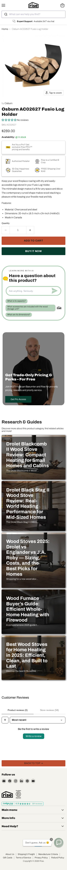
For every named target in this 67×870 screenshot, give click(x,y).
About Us (10, 854)
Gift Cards (7, 858)
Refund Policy (57, 858)
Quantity (6, 223)
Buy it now (33, 251)
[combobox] (33, 14)
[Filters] (5, 720)
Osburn (8, 103)
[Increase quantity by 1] (30, 230)
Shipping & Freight (26, 854)
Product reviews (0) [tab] (18, 710)
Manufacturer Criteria (48, 854)
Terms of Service (23, 858)
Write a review (33, 736)
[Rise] (7, 794)
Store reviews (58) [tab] (49, 710)
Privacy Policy (41, 858)
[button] (9, 120)
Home (5, 29)
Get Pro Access (18, 399)
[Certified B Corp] (18, 794)
